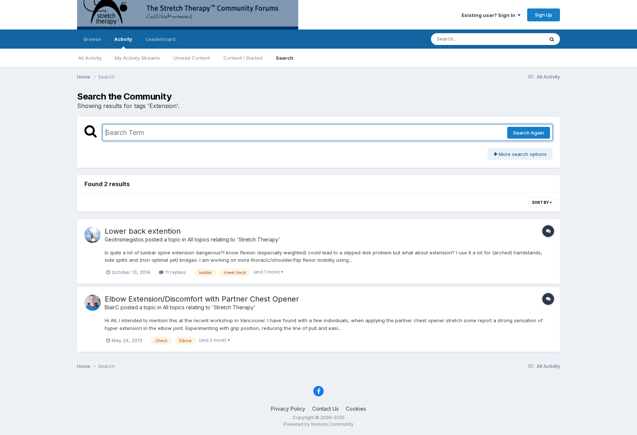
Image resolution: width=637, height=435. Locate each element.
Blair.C (112, 307)
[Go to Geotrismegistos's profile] (92, 235)
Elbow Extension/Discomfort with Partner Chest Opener (202, 299)
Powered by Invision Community (318, 424)
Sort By (541, 202)
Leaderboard (160, 39)
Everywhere (521, 39)
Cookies (356, 409)
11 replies (175, 272)
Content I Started (242, 58)
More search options (522, 154)
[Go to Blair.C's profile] (92, 303)
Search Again (528, 133)
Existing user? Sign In (490, 15)
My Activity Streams (137, 58)
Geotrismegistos (124, 239)
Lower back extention (143, 231)
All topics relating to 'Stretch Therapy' (234, 239)
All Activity (90, 58)
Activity (123, 39)
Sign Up (543, 15)
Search (284, 58)
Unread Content (191, 58)
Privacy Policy (288, 409)
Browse (92, 39)
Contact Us (325, 409)
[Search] (552, 39)
